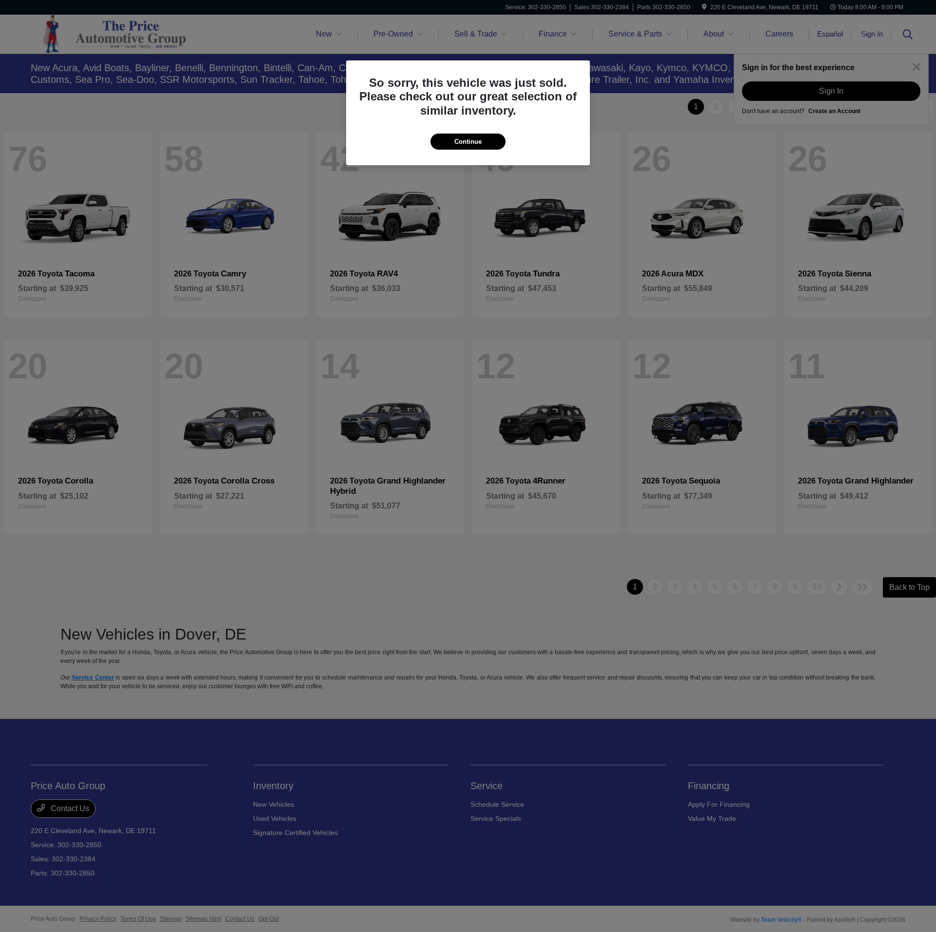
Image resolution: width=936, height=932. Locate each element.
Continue (468, 141)
